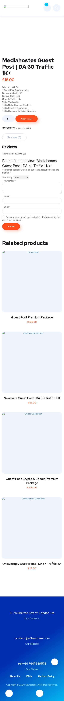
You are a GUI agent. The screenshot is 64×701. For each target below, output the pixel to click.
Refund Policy (46, 676)
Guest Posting (23, 128)
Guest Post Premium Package (32, 317)
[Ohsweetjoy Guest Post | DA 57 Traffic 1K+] (32, 527)
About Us (15, 676)
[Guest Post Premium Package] (32, 280)
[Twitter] (9, 693)
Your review (9, 180)
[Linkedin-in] (39, 693)
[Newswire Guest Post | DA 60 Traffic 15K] (32, 361)
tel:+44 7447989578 (32, 663)
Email (6, 206)
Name (6, 196)
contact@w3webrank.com (32, 638)
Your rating (8, 177)
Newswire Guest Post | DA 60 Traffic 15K (32, 398)
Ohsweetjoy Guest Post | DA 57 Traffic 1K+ (32, 564)
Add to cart (26, 118)
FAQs (29, 676)
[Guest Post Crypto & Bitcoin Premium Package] (32, 442)
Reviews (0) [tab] (14, 137)
